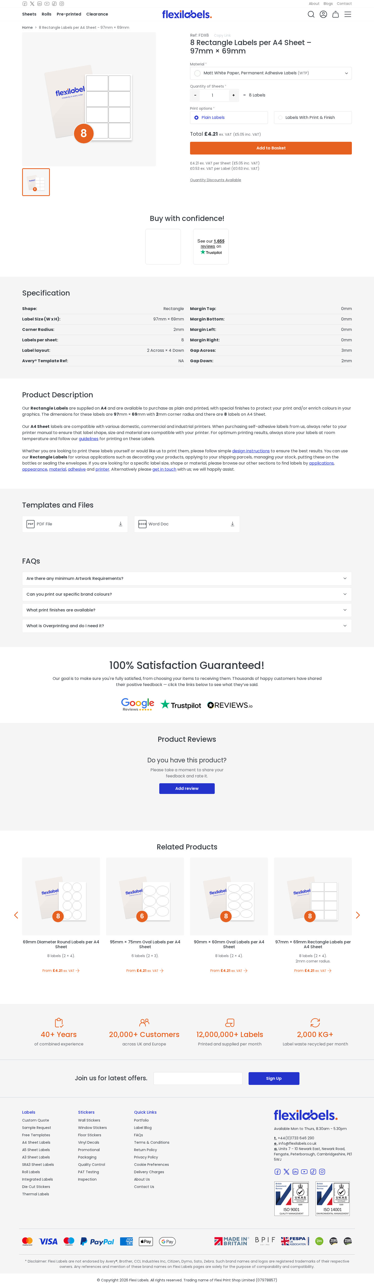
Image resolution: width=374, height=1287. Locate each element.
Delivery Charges (149, 1171)
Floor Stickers (89, 1135)
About (314, 3)
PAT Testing (88, 1171)
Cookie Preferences (151, 1164)
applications (321, 463)
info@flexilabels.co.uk (295, 1143)
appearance (34, 469)
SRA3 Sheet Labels (38, 1164)
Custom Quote (35, 1120)
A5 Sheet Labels (36, 1149)
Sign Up (274, 1078)
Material (197, 64)
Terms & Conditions (151, 1142)
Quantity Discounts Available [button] (215, 180)
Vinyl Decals (88, 1142)
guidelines (88, 439)
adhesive (77, 469)
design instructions (251, 451)
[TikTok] (54, 4)
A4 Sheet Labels (36, 1142)
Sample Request (36, 1127)
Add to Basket (271, 148)
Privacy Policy (146, 1157)
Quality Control (91, 1164)
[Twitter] (32, 4)
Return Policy (145, 1149)
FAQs (138, 1135)
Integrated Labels (37, 1179)
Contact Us (144, 1186)
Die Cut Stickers (36, 1186)
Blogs (328, 3)
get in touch (164, 469)
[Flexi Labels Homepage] (187, 14)
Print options (201, 108)
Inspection (87, 1179)
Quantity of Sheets (207, 86)
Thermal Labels (35, 1194)
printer (102, 469)
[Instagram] (61, 4)
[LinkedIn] (39, 4)
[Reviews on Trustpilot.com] (180, 704)
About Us (142, 1179)
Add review (187, 788)
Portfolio (141, 1120)
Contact (344, 3)
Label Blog (143, 1127)
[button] (311, 14)
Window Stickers (92, 1127)
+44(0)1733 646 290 (294, 1138)
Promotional (89, 1149)
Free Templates (36, 1135)
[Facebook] (24, 4)
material (57, 469)
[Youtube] (47, 4)
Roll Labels (31, 1171)
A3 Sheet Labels (36, 1157)
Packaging (87, 1157)
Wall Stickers (89, 1120)
